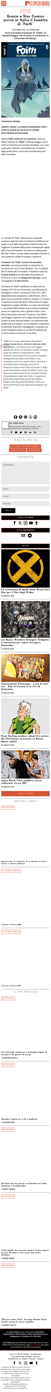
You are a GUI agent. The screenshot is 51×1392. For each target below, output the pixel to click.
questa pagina (35, 1345)
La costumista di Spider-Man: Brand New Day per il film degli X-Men (25, 591)
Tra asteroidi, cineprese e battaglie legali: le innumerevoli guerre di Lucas (24, 1053)
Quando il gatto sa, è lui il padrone (19, 1119)
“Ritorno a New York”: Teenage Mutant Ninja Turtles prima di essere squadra (24, 1321)
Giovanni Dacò (9, 1122)
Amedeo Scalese (9, 1325)
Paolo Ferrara (9, 1189)
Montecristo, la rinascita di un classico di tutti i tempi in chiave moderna (24, 863)
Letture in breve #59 (11, 986)
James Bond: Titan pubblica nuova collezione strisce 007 (21, 782)
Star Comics (17, 450)
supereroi (34, 450)
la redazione (34, 29)
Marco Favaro (8, 1258)
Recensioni (8, 808)
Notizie (25, 11)
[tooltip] (15, 417)
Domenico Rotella (10, 1057)
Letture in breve (11, 871)
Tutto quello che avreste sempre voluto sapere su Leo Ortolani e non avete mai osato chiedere (25, 1252)
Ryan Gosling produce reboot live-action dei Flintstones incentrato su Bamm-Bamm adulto (25, 739)
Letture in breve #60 (11, 925)
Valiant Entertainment (25, 446)
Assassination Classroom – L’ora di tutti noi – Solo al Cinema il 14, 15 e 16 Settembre (24, 687)
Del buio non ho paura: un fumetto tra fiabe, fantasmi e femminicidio (24, 1185)
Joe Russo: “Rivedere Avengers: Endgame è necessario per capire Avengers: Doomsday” (25, 643)
